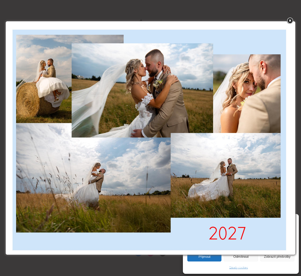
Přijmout (204, 256)
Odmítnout (241, 256)
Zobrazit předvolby (277, 256)
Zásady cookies (238, 267)
